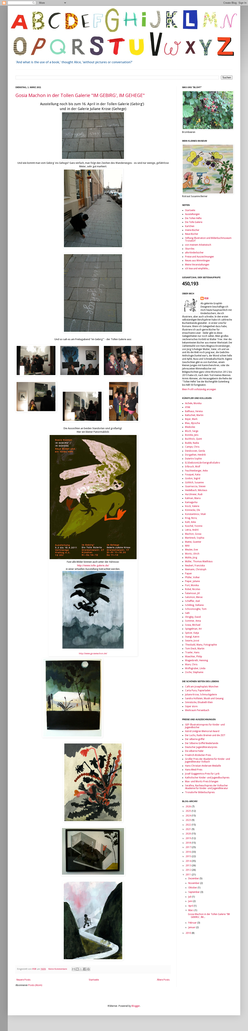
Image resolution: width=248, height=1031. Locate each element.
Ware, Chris (191, 664)
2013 (189, 865)
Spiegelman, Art (193, 628)
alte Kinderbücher (194, 252)
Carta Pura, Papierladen (197, 690)
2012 (189, 870)
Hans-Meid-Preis (193, 769)
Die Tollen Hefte (193, 218)
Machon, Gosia (193, 534)
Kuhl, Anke (190, 522)
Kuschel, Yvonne (193, 526)
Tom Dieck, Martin (194, 648)
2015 (189, 856)
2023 (189, 820)
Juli (190, 896)
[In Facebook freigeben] (85, 969)
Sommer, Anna (193, 620)
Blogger (136, 1006)
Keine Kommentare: (58, 969)
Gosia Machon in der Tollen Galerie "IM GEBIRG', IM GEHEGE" (80, 95)
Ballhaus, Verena (194, 411)
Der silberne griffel (194, 739)
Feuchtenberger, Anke (196, 470)
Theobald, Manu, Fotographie (201, 644)
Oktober (193, 887)
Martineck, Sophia (194, 537)
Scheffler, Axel (192, 601)
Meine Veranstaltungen (197, 264)
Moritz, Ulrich (192, 553)
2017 (189, 847)
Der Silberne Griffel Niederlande (201, 743)
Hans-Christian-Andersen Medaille (203, 765)
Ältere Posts (163, 979)
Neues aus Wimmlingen (197, 260)
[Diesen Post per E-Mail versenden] (74, 969)
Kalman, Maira (193, 498)
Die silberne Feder (194, 751)
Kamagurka (191, 502)
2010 (189, 933)
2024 (189, 815)
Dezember (194, 878)
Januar (192, 927)
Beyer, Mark (191, 419)
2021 (189, 829)
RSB (206, 298)
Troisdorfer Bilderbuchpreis (200, 792)
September (194, 892)
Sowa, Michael (192, 625)
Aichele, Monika (193, 403)
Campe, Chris (192, 446)
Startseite (94, 979)
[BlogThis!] (77, 969)
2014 (189, 861)
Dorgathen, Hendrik (195, 454)
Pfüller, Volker (192, 577)
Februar (192, 922)
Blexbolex (190, 427)
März (191, 910)
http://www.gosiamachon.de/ (93, 653)
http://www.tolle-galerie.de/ (93, 565)
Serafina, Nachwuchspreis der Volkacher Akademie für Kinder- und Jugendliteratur (206, 787)
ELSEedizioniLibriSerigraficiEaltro (202, 462)
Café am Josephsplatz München (201, 686)
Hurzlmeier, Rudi (193, 494)
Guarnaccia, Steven (195, 486)
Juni (190, 901)
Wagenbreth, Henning (196, 660)
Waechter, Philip (193, 656)
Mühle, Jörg (191, 557)
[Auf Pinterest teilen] (88, 969)
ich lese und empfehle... (197, 268)
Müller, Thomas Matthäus (199, 561)
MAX (187, 545)
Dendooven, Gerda (195, 451)
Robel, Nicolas (192, 589)
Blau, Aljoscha (192, 423)
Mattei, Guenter (193, 542)
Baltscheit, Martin (194, 415)
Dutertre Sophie (193, 458)
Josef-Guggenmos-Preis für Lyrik (202, 773)
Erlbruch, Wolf (192, 466)
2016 (189, 852)
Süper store (191, 706)
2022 (189, 824)
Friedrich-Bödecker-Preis (198, 755)
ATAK (187, 407)
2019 (189, 838)
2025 (189, 811)
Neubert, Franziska (195, 565)
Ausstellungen (192, 214)
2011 (189, 874)
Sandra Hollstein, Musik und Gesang (204, 698)
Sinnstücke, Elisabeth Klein (199, 702)
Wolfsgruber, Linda (195, 668)
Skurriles (189, 248)
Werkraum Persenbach (197, 710)
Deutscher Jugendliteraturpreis (201, 747)
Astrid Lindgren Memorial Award (202, 731)
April (191, 906)
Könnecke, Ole (192, 510)
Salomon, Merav (194, 597)
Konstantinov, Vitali (195, 514)
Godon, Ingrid (192, 478)
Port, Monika (192, 585)
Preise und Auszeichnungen (199, 256)
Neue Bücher (191, 234)
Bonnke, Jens (191, 435)
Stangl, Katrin (192, 636)
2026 (189, 806)
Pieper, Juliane (192, 581)
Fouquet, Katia (192, 474)
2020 (189, 833)
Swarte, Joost (192, 640)
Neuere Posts (23, 979)
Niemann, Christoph (195, 569)
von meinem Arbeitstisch (198, 244)
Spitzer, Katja (192, 633)
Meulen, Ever (191, 549)
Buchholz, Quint (193, 439)
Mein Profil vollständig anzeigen (199, 389)
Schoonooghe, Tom (196, 609)
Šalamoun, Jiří (192, 593)
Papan (188, 573)
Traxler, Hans (192, 652)
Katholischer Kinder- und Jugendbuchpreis (207, 777)
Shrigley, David (193, 617)
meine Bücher (192, 230)
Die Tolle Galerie (193, 222)
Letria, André (191, 529)
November (194, 883)
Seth (187, 613)
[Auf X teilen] (81, 969)
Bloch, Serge (191, 431)
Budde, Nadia (192, 443)
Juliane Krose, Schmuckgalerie (201, 694)
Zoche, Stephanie (194, 672)
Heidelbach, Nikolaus (196, 490)
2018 (189, 842)
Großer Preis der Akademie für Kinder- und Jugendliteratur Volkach (207, 760)
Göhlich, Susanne (194, 482)
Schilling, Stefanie (194, 605)
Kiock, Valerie (192, 506)
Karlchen (189, 226)
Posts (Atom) (35, 985)
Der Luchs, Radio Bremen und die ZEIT (205, 735)
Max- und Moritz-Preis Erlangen (201, 781)
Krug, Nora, (191, 518)
